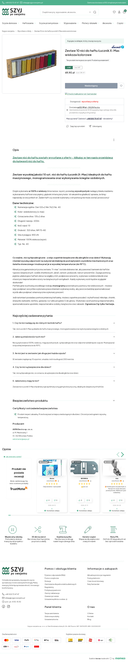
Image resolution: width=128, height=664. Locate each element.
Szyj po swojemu (8, 31)
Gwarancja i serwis (52, 596)
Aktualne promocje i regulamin (99, 575)
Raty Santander (93, 584)
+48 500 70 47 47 (12, 3)
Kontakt (90, 616)
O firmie (90, 613)
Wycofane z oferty (24, 31)
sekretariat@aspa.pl (21, 439)
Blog (89, 619)
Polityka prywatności (53, 590)
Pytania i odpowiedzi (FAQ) (55, 575)
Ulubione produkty (52, 616)
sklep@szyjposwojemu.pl (33, 3)
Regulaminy (49, 587)
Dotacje (48, 581)
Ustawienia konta (51, 619)
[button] (95, 12)
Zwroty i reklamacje (52, 593)
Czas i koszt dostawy (95, 581)
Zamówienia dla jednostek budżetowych (60, 584)
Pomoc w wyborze (52, 578)
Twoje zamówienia (52, 613)
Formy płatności (93, 578)
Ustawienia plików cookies (55, 599)
